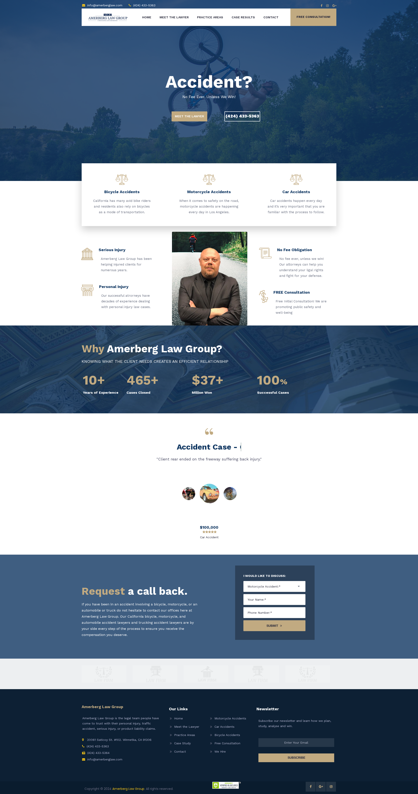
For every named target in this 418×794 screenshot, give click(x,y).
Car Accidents (224, 726)
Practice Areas (210, 17)
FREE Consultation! (313, 17)
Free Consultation (227, 743)
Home (146, 17)
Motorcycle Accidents (230, 718)
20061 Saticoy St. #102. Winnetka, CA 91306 (119, 739)
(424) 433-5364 (98, 753)
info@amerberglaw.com (104, 5)
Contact (270, 17)
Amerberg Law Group (128, 789)
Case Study (182, 743)
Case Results (243, 17)
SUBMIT (272, 625)
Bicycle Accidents (227, 735)
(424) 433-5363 (144, 5)
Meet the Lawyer (174, 17)
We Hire (220, 751)
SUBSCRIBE (296, 757)
